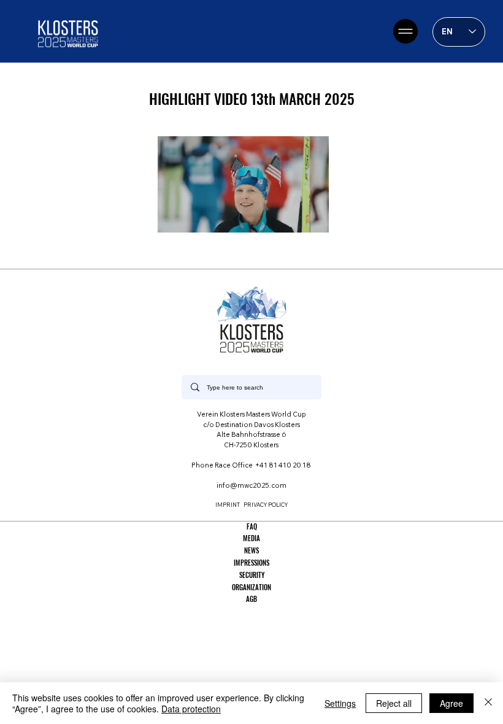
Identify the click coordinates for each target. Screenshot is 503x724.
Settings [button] (340, 703)
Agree (451, 703)
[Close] (488, 703)
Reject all (394, 703)
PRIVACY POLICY (266, 504)
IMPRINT (227, 504)
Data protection (191, 709)
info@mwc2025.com (251, 485)
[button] (307, 217)
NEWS (251, 550)
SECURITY (251, 575)
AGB (251, 599)
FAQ (252, 526)
